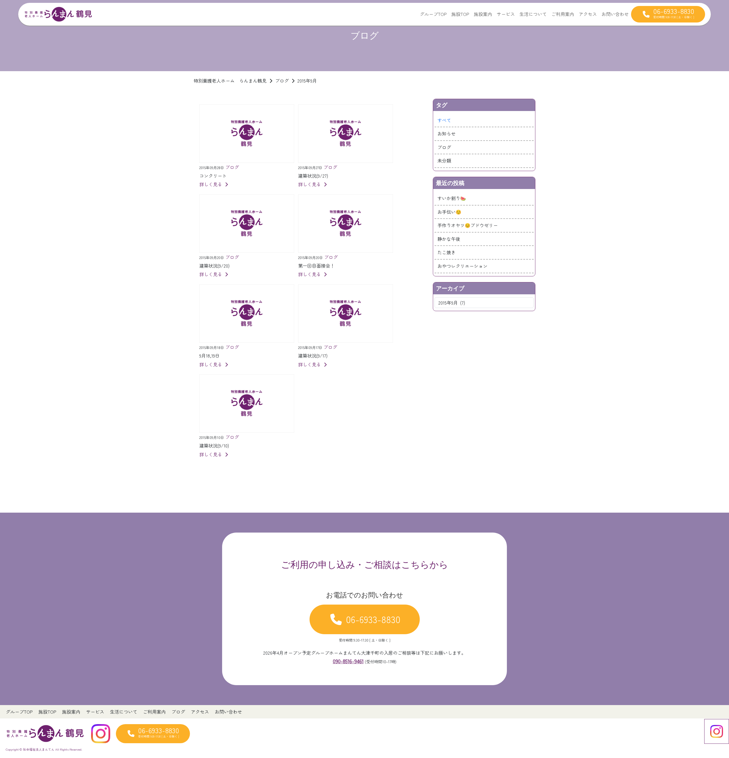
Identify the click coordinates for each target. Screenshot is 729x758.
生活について (533, 14)
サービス (506, 14)
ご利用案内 (562, 14)
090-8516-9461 (348, 661)
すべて (444, 120)
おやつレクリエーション (462, 265)
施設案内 (483, 14)
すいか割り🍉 (451, 198)
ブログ (444, 147)
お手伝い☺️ (449, 211)
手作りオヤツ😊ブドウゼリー (467, 225)
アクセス (588, 14)
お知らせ (446, 133)
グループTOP (433, 14)
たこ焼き (446, 252)
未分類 (444, 160)
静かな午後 (448, 238)
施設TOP (460, 14)
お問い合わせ (615, 14)
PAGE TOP (708, 729)
